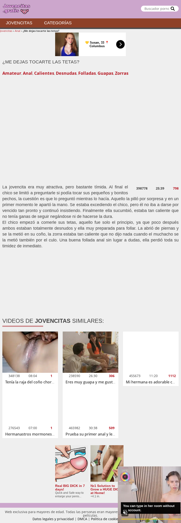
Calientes (44, 73)
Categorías (58, 23)
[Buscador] (172, 9)
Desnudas (66, 73)
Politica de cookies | (107, 519)
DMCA (82, 519)
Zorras (121, 73)
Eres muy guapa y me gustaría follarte (99, 382)
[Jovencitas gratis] (90, 9)
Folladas (87, 73)
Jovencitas (19, 23)
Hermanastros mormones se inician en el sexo (46, 434)
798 (176, 188)
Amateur (11, 73)
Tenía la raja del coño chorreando (35, 382)
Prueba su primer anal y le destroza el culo (104, 434)
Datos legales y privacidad (53, 519)
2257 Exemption (136, 519)
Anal (17, 31)
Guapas (105, 73)
